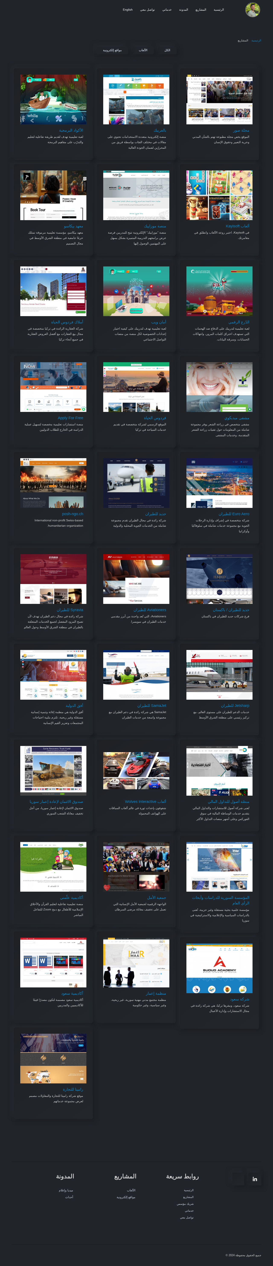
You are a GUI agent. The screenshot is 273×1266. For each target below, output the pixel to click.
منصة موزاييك (155, 226)
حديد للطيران (155, 514)
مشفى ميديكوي (236, 418)
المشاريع (201, 9)
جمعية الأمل (156, 897)
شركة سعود (239, 999)
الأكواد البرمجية (71, 130)
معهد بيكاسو (73, 226)
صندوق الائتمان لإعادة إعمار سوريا (56, 801)
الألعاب (131, 1190)
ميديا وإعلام (66, 1190)
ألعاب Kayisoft (237, 226)
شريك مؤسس (185, 1203)
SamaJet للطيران (151, 705)
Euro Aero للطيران (234, 514)
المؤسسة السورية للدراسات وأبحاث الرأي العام (220, 900)
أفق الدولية (74, 705)
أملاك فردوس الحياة (67, 322)
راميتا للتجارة (73, 1089)
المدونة (183, 9)
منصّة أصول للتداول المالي (228, 801)
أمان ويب (158, 322)
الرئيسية (219, 9)
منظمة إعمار (156, 993)
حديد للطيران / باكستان (231, 610)
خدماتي (167, 9)
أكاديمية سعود (72, 993)
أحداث (69, 1197)
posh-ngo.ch (72, 514)
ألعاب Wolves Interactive (145, 801)
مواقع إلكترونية (126, 1197)
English (128, 9)
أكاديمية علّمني (71, 897)
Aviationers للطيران (150, 610)
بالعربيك (160, 130)
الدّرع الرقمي (238, 322)
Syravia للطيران (70, 610)
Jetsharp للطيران (235, 705)
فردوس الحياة (155, 418)
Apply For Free (70, 418)
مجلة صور (241, 130)
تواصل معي (147, 9)
